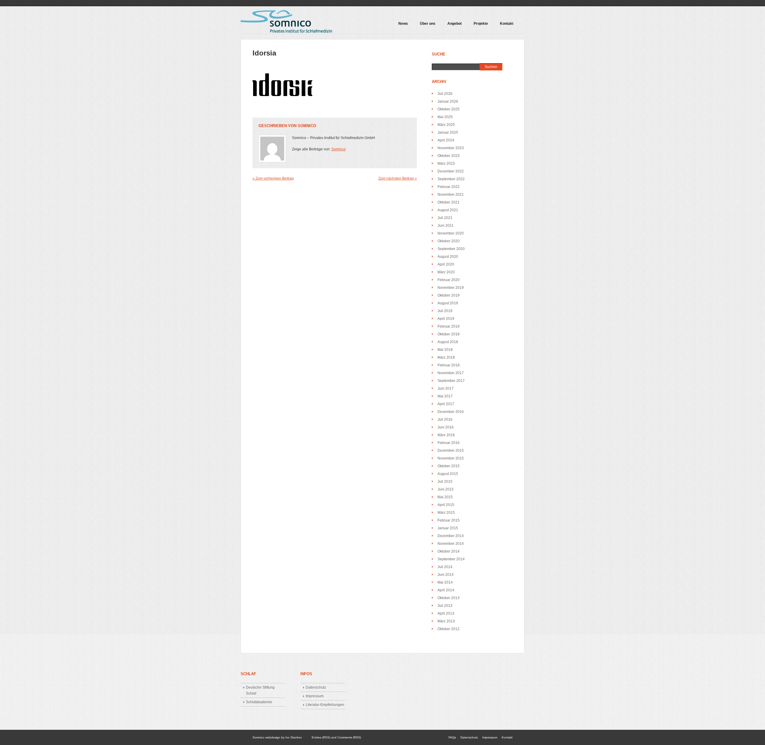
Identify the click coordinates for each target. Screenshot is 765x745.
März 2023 (446, 163)
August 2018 (447, 342)
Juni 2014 (445, 575)
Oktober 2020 (448, 241)
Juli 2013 (444, 606)
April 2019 (445, 319)
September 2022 (451, 179)
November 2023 (450, 148)
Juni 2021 (445, 225)
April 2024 (445, 140)
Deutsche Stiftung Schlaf (260, 690)
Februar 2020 (448, 280)
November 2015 (450, 458)
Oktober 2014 (448, 551)
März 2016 (446, 435)
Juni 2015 (445, 489)
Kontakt (506, 24)
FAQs (452, 737)
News (403, 24)
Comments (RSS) (349, 737)
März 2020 (446, 272)
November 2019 (450, 288)
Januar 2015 (447, 528)
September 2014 (451, 559)
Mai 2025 (445, 117)
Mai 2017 (445, 396)
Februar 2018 (448, 365)
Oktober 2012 (448, 629)
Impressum (315, 696)
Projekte (478, 26)
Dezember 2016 (450, 412)
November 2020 (450, 233)
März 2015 (446, 512)
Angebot (451, 26)
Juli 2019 (444, 311)
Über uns (427, 24)
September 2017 (451, 381)
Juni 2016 (445, 427)
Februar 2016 (448, 443)
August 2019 (447, 303)
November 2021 (450, 194)
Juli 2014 (444, 567)
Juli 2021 (444, 218)
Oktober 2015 (448, 466)
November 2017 (450, 373)
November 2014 (450, 544)
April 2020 (445, 264)
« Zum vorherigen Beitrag (273, 178)
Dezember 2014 (450, 536)
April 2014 (445, 590)
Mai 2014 (445, 582)
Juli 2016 (444, 419)
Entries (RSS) (321, 737)
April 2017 (445, 404)
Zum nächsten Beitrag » (397, 178)
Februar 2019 (448, 326)
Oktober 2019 (448, 295)
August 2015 (447, 474)
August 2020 (447, 256)
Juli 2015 (444, 481)
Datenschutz (316, 687)
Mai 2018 (445, 350)
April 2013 (445, 613)
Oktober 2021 (448, 202)
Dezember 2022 (450, 171)
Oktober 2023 (448, 156)
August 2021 (447, 210)
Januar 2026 (447, 101)
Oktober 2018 (448, 334)
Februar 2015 (448, 520)
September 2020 (451, 249)
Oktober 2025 (448, 109)
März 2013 (446, 621)
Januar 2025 (447, 132)
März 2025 (446, 125)
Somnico (307, 126)
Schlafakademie (259, 702)
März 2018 (446, 357)
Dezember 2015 (450, 450)
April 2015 (445, 505)
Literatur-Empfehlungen (325, 705)
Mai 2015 (445, 497)
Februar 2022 (448, 187)
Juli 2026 (444, 94)
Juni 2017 (445, 388)
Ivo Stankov (293, 737)
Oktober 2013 (448, 598)
